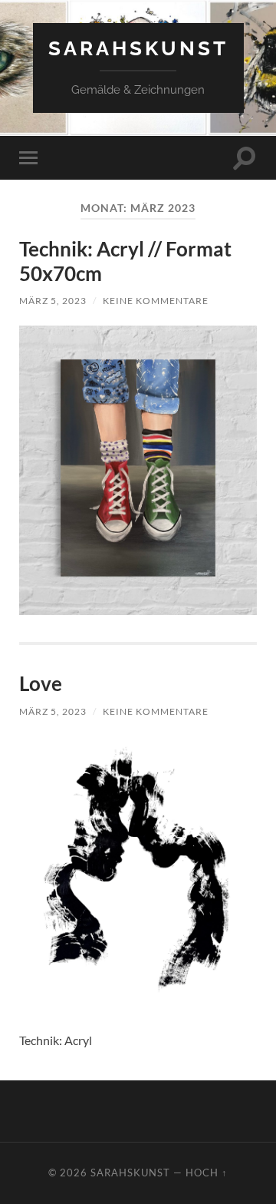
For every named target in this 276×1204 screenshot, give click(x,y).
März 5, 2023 (53, 300)
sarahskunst (138, 48)
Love (40, 683)
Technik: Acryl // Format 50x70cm (125, 261)
